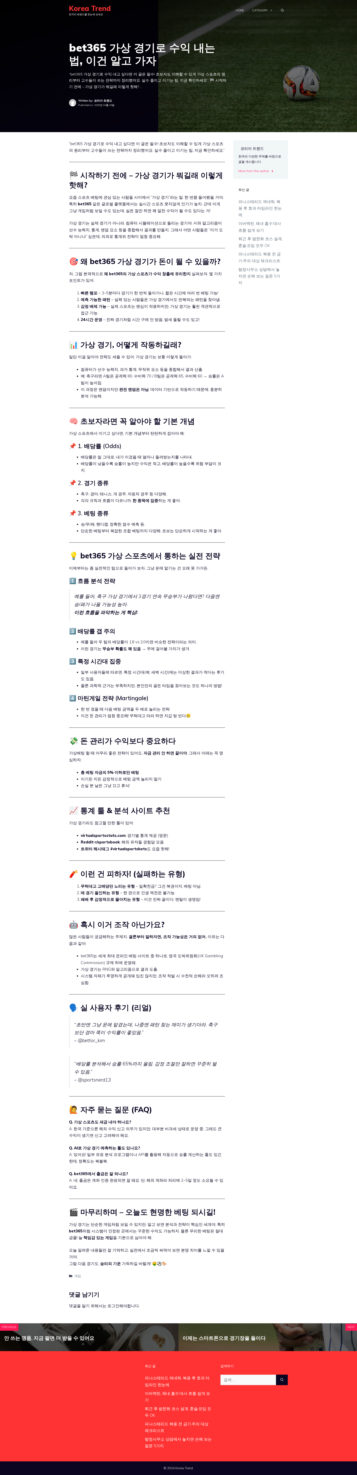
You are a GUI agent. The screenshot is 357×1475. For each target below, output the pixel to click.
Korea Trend (90, 8)
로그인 (113, 1305)
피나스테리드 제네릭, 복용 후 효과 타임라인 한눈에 (260, 208)
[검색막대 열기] (282, 10)
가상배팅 (77, 752)
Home (240, 10)
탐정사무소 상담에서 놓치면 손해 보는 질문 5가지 (259, 276)
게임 (77, 1276)
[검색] (282, 1380)
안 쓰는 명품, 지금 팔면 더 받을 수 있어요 (49, 1338)
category (260, 10)
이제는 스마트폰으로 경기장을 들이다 (224, 1338)
